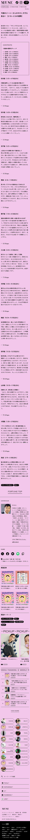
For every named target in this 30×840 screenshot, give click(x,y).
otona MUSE (18, 831)
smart (10, 833)
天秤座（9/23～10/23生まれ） (12, 63)
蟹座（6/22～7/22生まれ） (11, 57)
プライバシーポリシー (7, 816)
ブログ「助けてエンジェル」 (19, 539)
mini (8, 829)
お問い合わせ (15, 542)
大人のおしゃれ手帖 (21, 827)
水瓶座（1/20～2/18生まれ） (12, 70)
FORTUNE (5, 7)
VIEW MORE (15, 711)
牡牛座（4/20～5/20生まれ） (12, 53)
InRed (13, 827)
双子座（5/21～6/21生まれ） (12, 55)
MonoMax (4, 833)
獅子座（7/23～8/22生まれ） (12, 59)
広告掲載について (6, 814)
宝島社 (17, 816)
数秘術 (3, 625)
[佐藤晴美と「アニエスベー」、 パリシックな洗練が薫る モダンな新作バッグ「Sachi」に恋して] (10, 645)
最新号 (19, 814)
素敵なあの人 (14, 829)
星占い (16, 485)
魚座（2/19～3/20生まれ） (11, 72)
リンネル (22, 829)
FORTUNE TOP (15, 491)
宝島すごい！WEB (16, 835)
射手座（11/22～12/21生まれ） (12, 66)
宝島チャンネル (5, 827)
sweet (3, 829)
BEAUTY (24, 664)
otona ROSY (4, 831)
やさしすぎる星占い (7, 485)
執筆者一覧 (18, 812)
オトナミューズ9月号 (8, 622)
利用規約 (24, 812)
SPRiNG (11, 831)
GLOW (25, 831)
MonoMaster (16, 833)
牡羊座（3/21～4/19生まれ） (12, 51)
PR (1, 664)
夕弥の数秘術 (19, 622)
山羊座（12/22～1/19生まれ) (12, 68)
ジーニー (27, 8)
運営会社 (14, 814)
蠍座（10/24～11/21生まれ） (12, 65)
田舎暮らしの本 (5, 835)
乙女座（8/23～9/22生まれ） (12, 61)
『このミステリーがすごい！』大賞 (10, 837)
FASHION (5, 664)
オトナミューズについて (8, 812)
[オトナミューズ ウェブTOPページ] (15, 809)
